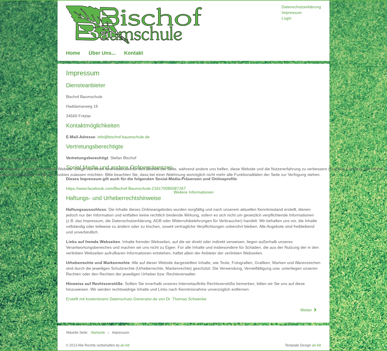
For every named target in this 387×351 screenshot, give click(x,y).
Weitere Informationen (194, 192)
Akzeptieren (14, 185)
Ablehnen (41, 185)
